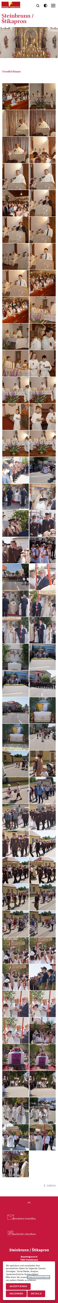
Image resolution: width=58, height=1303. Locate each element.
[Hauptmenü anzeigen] (53, 5)
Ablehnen (16, 1293)
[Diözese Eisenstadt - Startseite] (11, 5)
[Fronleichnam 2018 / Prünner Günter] (15, 96)
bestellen (24, 1218)
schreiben (24, 1234)
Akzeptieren (18, 1286)
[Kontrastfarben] (45, 6)
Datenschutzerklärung (38, 1277)
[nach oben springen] (29, 1203)
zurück (51, 1185)
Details (36, 1293)
